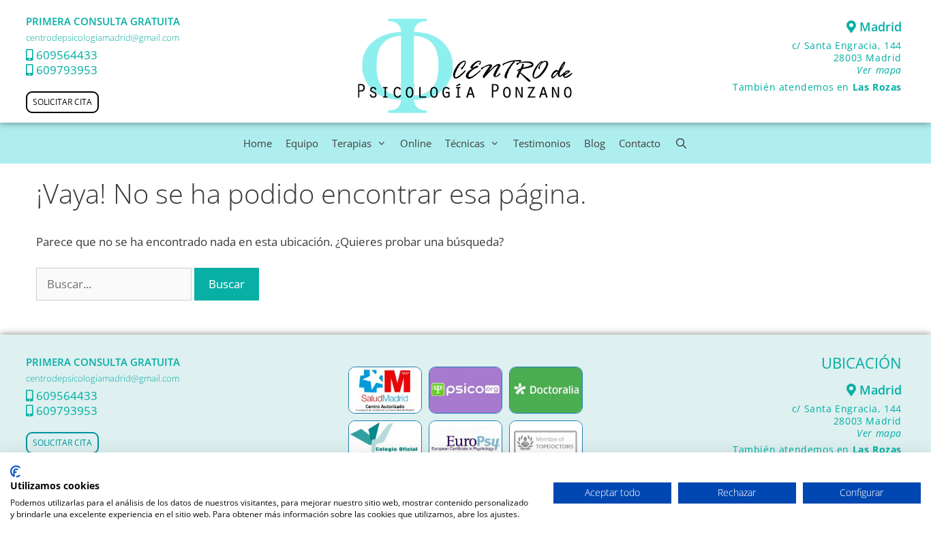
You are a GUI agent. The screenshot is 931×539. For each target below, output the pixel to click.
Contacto (639, 143)
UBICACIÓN (861, 362)
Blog (594, 143)
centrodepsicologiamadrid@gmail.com (102, 37)
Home (257, 143)
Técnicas (465, 143)
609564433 (66, 55)
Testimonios (541, 143)
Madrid (879, 26)
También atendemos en (817, 86)
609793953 (66, 70)
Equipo (302, 143)
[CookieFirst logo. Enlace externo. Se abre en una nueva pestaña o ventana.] (15, 471)
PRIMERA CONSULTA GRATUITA (103, 21)
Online (415, 143)
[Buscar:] (115, 284)
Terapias (351, 143)
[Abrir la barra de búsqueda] (680, 143)
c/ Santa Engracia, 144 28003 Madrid (847, 57)
